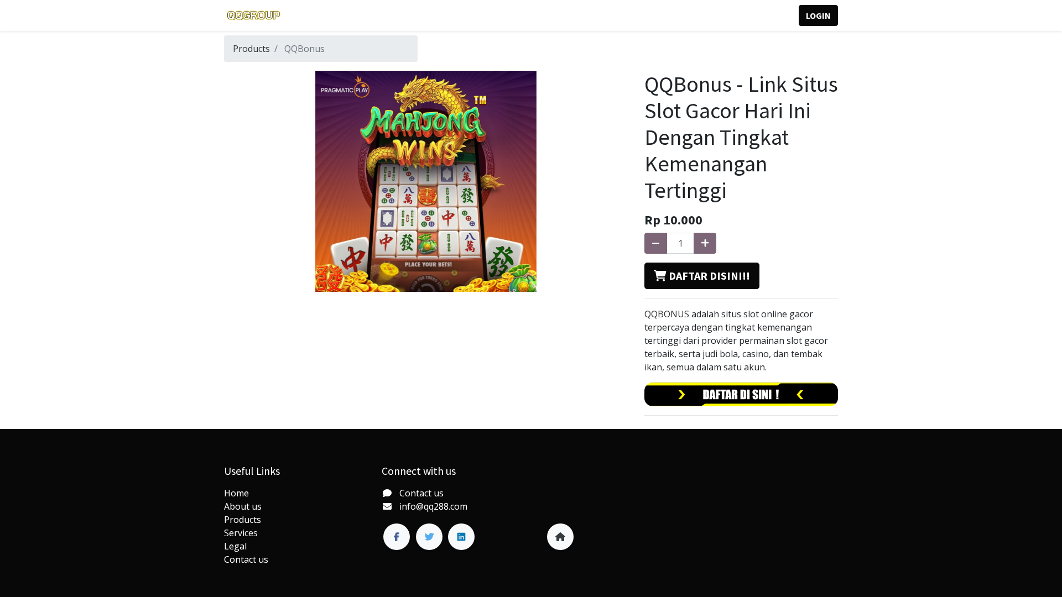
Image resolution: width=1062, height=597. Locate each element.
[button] (701, 276)
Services (241, 533)
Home (236, 493)
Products (251, 49)
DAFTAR (766, 15)
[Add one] (705, 243)
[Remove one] (655, 243)
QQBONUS (666, 314)
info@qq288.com (433, 506)
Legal (235, 546)
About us (243, 506)
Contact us (246, 559)
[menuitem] (312, 15)
